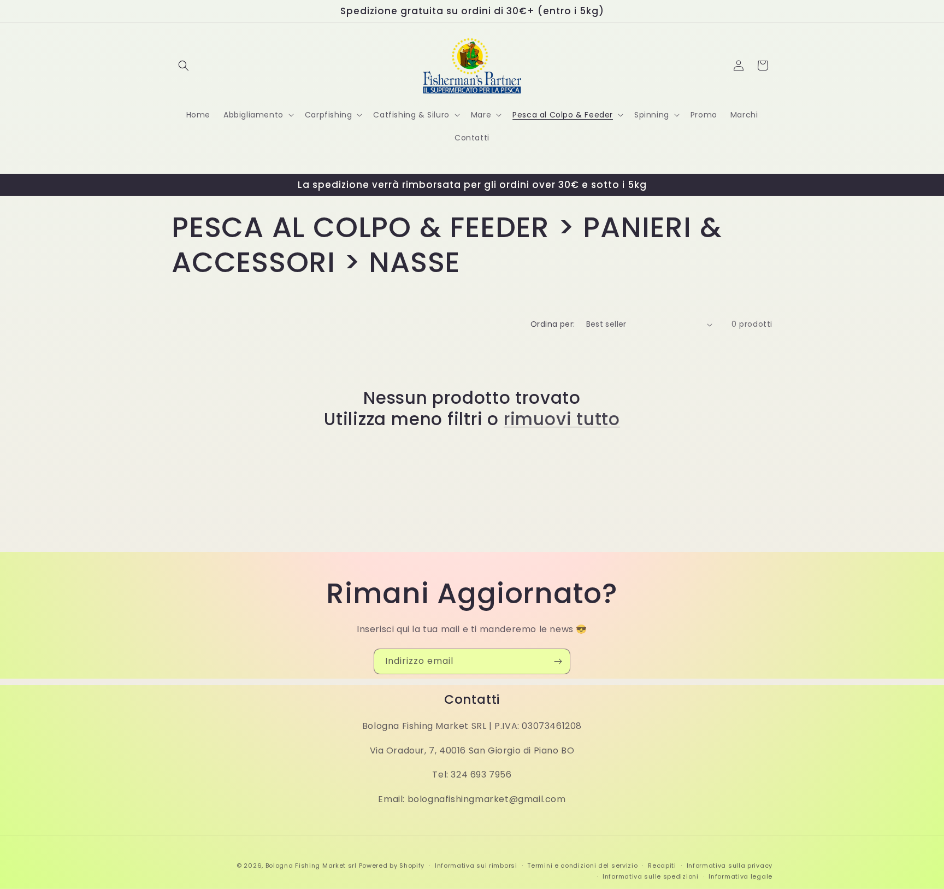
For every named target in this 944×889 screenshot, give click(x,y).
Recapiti (662, 865)
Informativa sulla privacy (730, 865)
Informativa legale (740, 876)
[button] (184, 66)
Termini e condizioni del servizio (582, 865)
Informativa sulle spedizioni (651, 876)
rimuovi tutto (562, 419)
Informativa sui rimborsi (476, 865)
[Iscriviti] (558, 661)
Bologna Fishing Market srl (311, 865)
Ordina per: (552, 324)
